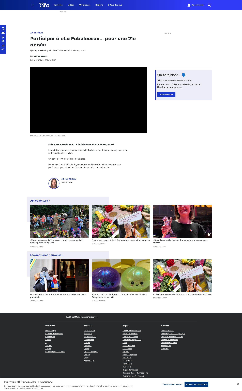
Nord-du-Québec (130, 355)
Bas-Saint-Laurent (130, 334)
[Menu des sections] (32, 5)
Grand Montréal (129, 346)
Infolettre (165, 349)
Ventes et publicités (169, 343)
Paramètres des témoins (55, 352)
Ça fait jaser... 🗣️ (171, 75)
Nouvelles (58, 5)
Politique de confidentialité (172, 337)
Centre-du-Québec (130, 337)
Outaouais (127, 367)
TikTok (48, 349)
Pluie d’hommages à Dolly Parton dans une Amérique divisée (121, 240)
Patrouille (88, 346)
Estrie (125, 343)
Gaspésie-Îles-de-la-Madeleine (135, 373)
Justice (87, 343)
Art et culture (36, 33)
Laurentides (127, 361)
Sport (86, 358)
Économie (88, 334)
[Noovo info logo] (44, 5)
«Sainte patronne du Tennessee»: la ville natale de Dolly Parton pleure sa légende (56, 241)
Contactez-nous (167, 330)
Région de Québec (130, 370)
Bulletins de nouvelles (54, 334)
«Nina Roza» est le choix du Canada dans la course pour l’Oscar (180, 241)
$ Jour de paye (115, 5)
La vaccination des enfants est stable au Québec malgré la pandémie (58, 296)
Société (87, 355)
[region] (121, 384)
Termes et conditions (169, 340)
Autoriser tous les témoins (196, 384)
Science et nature (91, 352)
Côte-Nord (127, 358)
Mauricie (126, 352)
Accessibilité (166, 346)
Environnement (90, 337)
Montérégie (127, 364)
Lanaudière (127, 349)
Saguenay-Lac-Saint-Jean (133, 376)
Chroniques (84, 5)
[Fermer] (238, 384)
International (89, 340)
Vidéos (71, 5)
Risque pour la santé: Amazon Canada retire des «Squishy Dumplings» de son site (119, 296)
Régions (99, 5)
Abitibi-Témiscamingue (132, 330)
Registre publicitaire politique (173, 334)
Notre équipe (50, 330)
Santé (86, 349)
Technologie (89, 361)
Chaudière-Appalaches (132, 340)
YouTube (48, 346)
